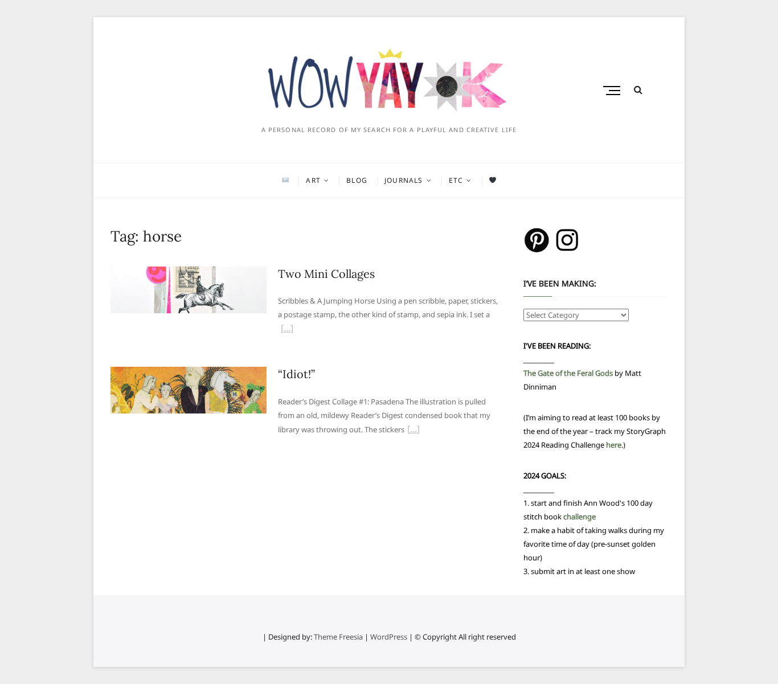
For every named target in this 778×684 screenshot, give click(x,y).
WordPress (388, 637)
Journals (403, 180)
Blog (356, 180)
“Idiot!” (296, 374)
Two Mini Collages (326, 274)
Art (313, 180)
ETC (456, 180)
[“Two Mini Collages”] (287, 329)
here (613, 445)
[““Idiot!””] (413, 430)
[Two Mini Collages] (188, 273)
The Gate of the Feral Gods (568, 373)
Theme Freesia (338, 637)
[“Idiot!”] (188, 373)
